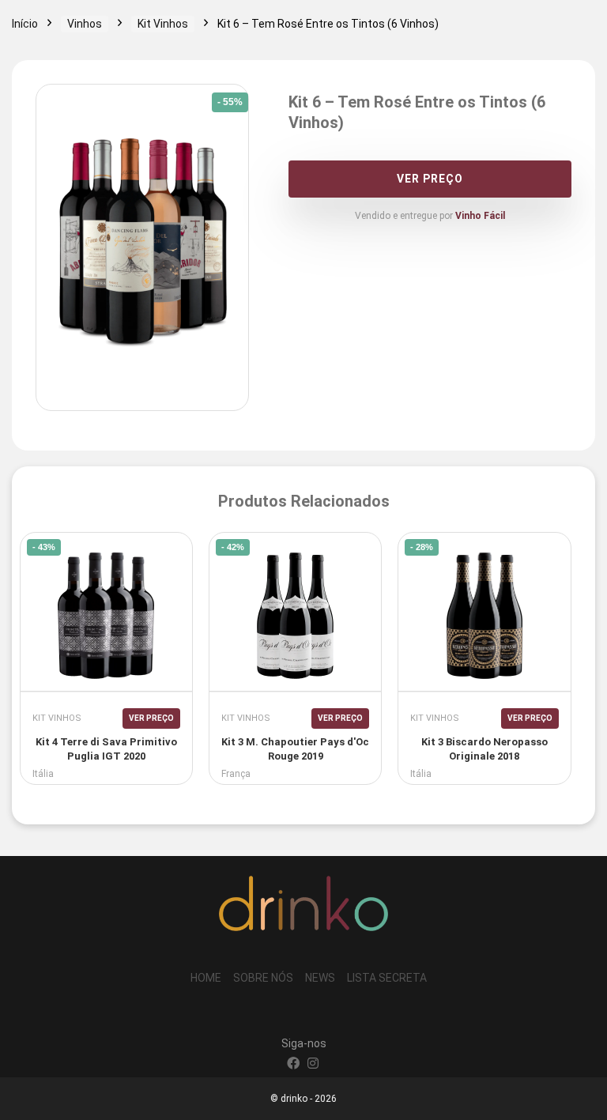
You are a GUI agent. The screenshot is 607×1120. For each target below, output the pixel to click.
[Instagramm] (313, 1064)
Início (25, 23)
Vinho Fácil (480, 215)
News (320, 977)
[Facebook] (293, 1064)
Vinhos (84, 23)
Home (205, 977)
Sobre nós (263, 977)
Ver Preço (430, 178)
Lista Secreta (387, 977)
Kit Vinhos (163, 23)
